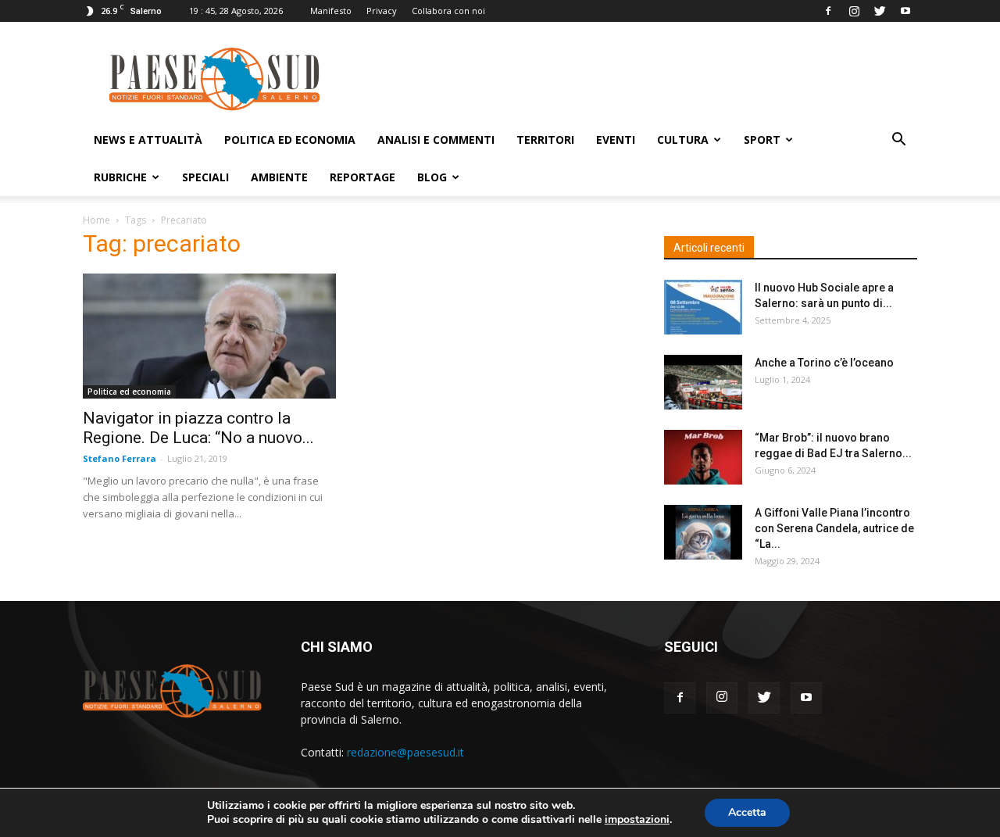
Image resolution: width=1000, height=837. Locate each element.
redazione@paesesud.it (405, 752)
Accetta (747, 812)
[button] (898, 141)
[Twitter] (879, 11)
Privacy (381, 10)
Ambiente (279, 177)
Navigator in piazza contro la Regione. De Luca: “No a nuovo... (198, 428)
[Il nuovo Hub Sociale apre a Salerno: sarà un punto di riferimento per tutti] (703, 307)
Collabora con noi (448, 10)
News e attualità (148, 139)
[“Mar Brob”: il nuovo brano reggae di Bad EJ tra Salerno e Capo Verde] (703, 457)
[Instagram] (854, 11)
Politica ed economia (289, 139)
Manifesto (331, 10)
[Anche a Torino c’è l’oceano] (703, 382)
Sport (762, 139)
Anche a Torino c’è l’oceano (824, 362)
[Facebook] (828, 11)
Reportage (362, 177)
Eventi (615, 139)
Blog (432, 177)
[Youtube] (905, 11)
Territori (545, 139)
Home (96, 220)
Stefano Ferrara (119, 458)
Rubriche (120, 177)
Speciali (205, 177)
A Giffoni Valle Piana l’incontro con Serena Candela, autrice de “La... (834, 528)
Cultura (683, 139)
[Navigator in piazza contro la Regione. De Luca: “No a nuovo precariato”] (209, 336)
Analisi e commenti (436, 139)
